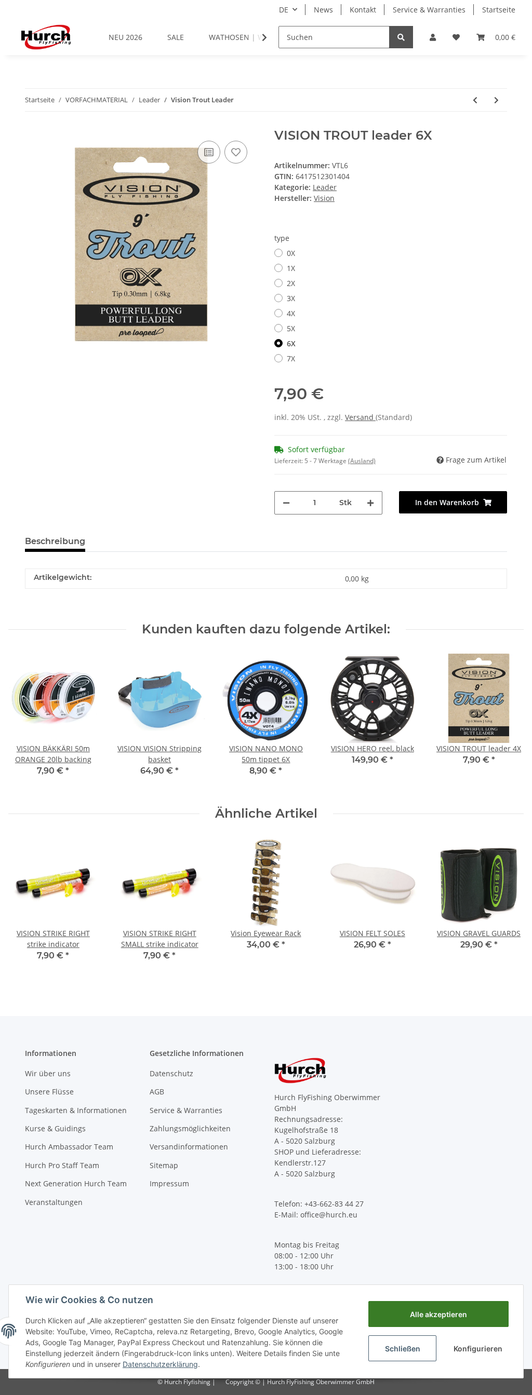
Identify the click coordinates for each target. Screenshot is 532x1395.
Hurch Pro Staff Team (62, 1165)
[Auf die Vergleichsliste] (208, 152)
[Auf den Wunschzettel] (235, 152)
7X (291, 358)
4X (291, 313)
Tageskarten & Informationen (76, 1110)
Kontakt (363, 10)
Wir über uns (48, 1073)
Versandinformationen (189, 1147)
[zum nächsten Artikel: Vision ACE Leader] (496, 100)
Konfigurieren (478, 1348)
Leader (325, 187)
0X (291, 253)
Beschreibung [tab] (55, 541)
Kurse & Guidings (55, 1128)
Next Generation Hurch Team (76, 1183)
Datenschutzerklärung (160, 1364)
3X (291, 298)
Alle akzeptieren (438, 1314)
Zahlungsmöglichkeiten (190, 1128)
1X (291, 268)
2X (291, 283)
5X (291, 328)
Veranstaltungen (54, 1202)
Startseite (498, 10)
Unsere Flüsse (49, 1091)
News (323, 10)
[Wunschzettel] (456, 37)
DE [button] (283, 10)
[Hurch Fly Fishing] (46, 37)
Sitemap (164, 1165)
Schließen (402, 1348)
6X (291, 343)
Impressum (169, 1183)
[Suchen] (401, 37)
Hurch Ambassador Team (69, 1147)
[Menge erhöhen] (370, 503)
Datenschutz (171, 1073)
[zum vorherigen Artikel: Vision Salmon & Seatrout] (475, 100)
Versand (360, 417)
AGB (157, 1091)
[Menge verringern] (286, 503)
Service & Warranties (429, 10)
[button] (432, 37)
